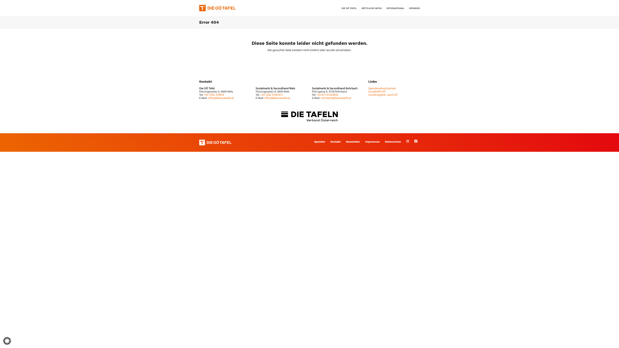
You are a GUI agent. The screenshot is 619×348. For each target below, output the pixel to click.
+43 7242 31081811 (271, 95)
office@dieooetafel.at (221, 98)
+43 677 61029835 (327, 95)
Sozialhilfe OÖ (377, 91)
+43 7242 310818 (214, 95)
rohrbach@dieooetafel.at (336, 98)
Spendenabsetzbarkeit (382, 88)
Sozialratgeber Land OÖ (383, 95)
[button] (7, 341)
